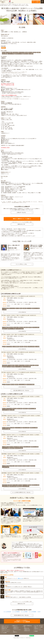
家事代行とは (15, 625)
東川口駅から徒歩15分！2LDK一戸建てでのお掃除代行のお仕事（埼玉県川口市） (18, 352)
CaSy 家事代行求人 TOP (4, 4)
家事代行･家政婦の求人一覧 (28, 626)
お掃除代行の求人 (27, 629)
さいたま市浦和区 (16, 611)
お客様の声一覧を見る (21, 212)
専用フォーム (20, 578)
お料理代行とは (15, 628)
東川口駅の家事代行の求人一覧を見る (21, 390)
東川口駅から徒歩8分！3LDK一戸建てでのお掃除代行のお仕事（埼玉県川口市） (18, 334)
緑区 (27, 4)
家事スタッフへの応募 (38, 627)
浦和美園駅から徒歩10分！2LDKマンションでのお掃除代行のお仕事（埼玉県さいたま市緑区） (21, 415)
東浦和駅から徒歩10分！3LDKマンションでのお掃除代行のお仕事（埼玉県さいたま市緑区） (21, 434)
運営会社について (37, 628)
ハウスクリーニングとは (17, 630)
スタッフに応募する (36, 2)
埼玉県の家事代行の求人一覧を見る (21, 615)
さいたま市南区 (24, 611)
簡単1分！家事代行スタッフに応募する (22, 218)
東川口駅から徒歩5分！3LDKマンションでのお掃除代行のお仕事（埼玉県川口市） (19, 296)
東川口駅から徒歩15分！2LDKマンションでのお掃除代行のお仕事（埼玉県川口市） (19, 372)
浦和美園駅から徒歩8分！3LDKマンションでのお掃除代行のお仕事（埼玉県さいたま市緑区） (21, 453)
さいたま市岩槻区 (32, 611)
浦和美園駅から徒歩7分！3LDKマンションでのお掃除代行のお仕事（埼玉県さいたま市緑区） (21, 396)
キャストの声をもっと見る (21, 264)
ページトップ (42, 622)
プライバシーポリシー (38, 629)
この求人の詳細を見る (22, 312)
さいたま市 (23, 4)
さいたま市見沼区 (7, 611)
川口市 (39, 611)
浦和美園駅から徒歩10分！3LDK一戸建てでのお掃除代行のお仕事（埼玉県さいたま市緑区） (21, 472)
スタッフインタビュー (6, 631)
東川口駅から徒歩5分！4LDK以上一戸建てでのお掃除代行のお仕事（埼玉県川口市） (19, 315)
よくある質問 (4, 632)
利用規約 (36, 631)
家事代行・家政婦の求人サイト (4, 0)
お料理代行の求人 (27, 630)
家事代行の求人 (26, 628)
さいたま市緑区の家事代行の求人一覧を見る (21, 492)
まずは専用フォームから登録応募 (22, 621)
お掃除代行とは (15, 627)
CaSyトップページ (5, 625)
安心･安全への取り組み (38, 625)
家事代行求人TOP (21, 224)
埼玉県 (20, 4)
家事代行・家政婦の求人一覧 (13, 4)
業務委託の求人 (4, 628)
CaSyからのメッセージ (6, 629)
